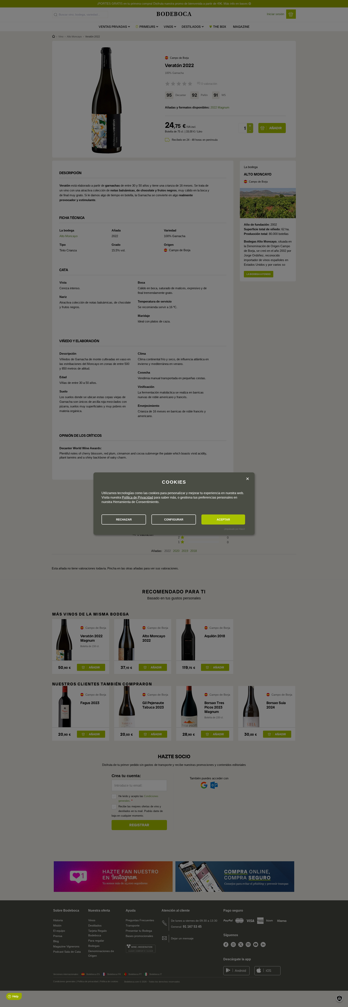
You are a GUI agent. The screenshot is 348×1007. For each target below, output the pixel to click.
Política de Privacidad (137, 497)
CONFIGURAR (173, 519)
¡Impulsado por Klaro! (234, 529)
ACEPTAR (223, 519)
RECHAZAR (124, 519)
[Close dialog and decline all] (247, 478)
